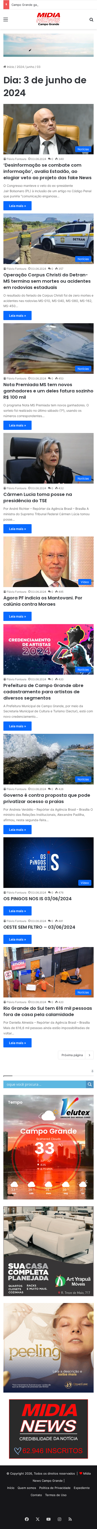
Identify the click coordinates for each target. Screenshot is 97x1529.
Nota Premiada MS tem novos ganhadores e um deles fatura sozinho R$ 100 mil (48, 390)
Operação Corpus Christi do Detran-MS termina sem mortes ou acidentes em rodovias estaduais (47, 281)
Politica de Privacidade (55, 1488)
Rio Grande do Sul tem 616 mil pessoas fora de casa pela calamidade (47, 1011)
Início (10, 67)
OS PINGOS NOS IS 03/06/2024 (37, 899)
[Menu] (5, 21)
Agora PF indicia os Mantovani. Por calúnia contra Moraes (42, 601)
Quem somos (27, 1488)
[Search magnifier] (90, 1084)
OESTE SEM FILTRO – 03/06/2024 (39, 927)
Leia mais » (17, 206)
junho (30, 67)
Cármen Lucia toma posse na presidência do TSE (37, 497)
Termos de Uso (56, 1495)
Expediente (82, 1488)
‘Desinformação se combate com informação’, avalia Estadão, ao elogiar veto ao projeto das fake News (47, 171)
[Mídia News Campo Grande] (48, 19)
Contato (36, 1495)
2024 (20, 67)
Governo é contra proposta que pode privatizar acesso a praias (46, 798)
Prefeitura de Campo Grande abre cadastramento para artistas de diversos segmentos (43, 691)
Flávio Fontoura (16, 159)
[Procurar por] (91, 21)
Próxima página (72, 1055)
